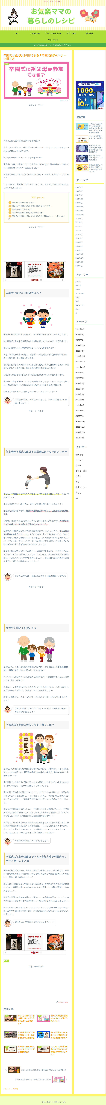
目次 (33, 197)
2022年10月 (80, 215)
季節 (7, 961)
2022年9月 (79, 218)
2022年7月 (79, 226)
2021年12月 (80, 254)
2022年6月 (79, 230)
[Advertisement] (36, 121)
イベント (78, 285)
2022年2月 (79, 246)
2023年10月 (80, 199)
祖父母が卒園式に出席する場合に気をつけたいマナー (32, 206)
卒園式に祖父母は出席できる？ (23, 203)
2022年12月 (80, 207)
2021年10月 (80, 262)
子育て (78, 297)
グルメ (78, 289)
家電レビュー (80, 305)
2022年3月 (79, 242)
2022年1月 (79, 250)
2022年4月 (79, 238)
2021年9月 (79, 266)
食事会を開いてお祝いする (22, 209)
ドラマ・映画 (80, 293)
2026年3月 (79, 191)
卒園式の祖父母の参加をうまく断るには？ (28, 213)
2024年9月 (79, 195)
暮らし (78, 309)
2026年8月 (79, 187)
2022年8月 (79, 222)
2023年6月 (79, 203)
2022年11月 (79, 211)
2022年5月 (79, 234)
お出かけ (78, 281)
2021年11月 (79, 258)
